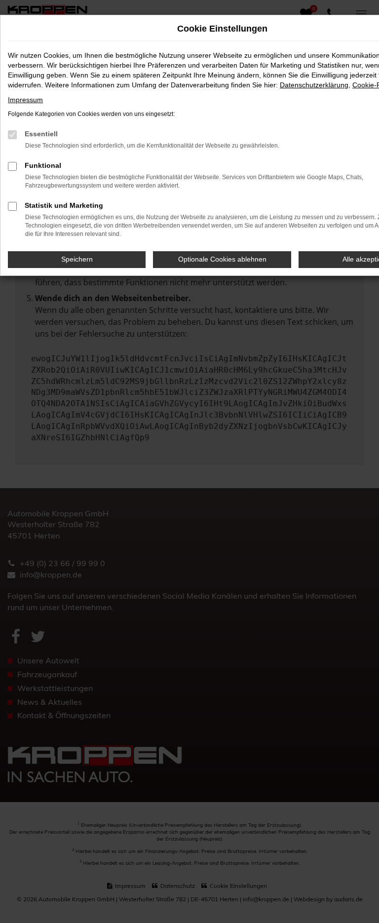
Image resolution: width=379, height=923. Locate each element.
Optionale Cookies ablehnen (222, 259)
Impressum (25, 100)
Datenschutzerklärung (314, 85)
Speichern (77, 259)
